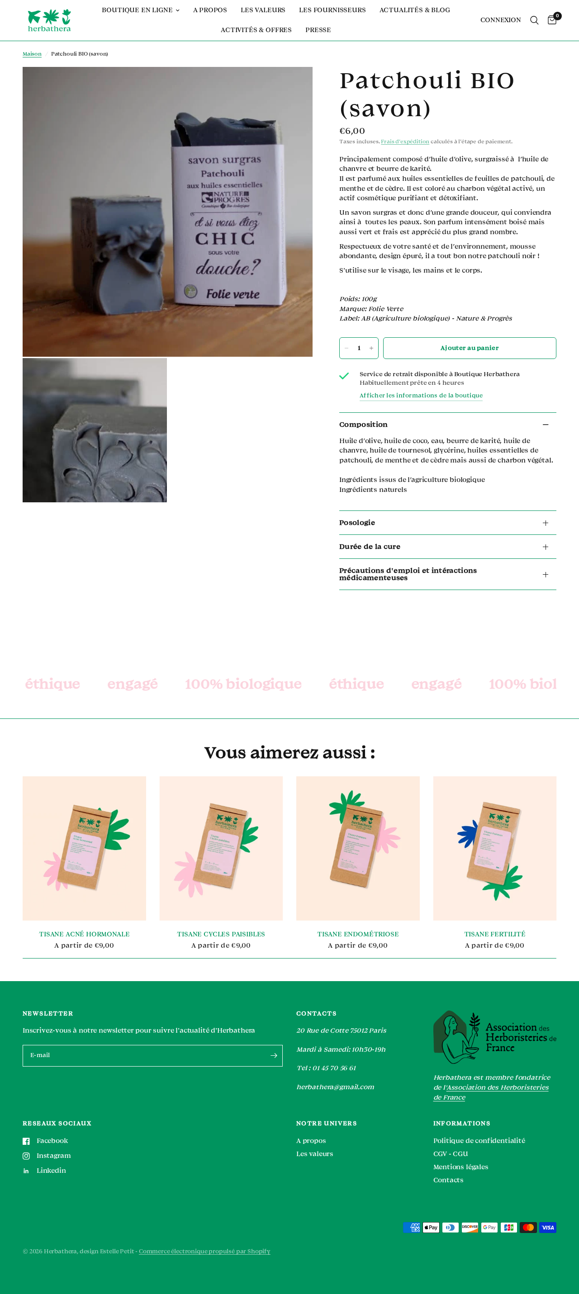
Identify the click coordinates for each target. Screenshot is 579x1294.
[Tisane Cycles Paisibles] (221, 848)
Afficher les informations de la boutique (421, 395)
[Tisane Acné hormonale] (84, 848)
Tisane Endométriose (358, 934)
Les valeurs (263, 10)
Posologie (357, 522)
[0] (549, 20)
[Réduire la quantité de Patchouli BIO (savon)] (346, 348)
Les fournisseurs (332, 10)
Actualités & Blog (415, 10)
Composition (363, 424)
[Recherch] (534, 20)
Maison (32, 54)
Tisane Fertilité (495, 934)
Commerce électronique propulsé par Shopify (205, 1251)
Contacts (448, 1180)
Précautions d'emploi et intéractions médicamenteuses (408, 574)
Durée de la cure (369, 546)
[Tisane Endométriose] (358, 848)
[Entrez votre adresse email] (274, 1056)
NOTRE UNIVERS (326, 1123)
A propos (210, 10)
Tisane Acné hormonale (84, 934)
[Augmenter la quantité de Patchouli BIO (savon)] (371, 348)
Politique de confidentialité (479, 1141)
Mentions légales (461, 1167)
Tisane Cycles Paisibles (221, 934)
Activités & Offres (256, 30)
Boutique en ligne (137, 10)
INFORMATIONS (462, 1123)
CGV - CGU (450, 1154)
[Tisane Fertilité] (495, 848)
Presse (318, 30)
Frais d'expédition (405, 141)
